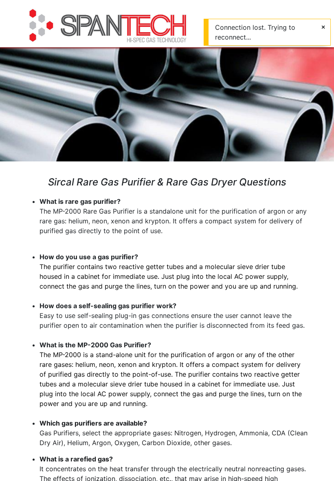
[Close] (323, 27)
